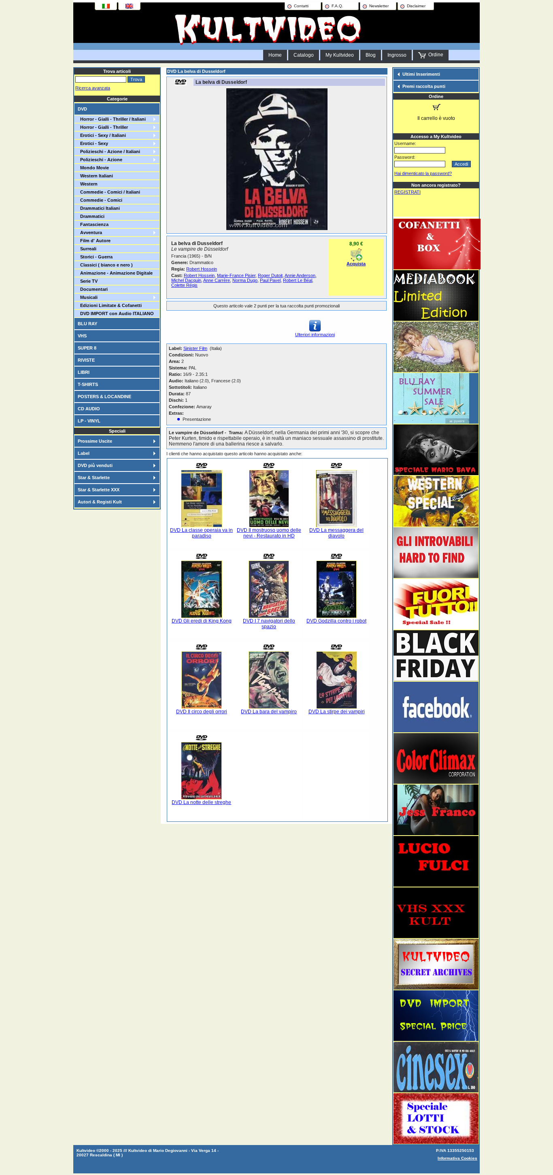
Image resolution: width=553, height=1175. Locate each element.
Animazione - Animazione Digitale (115, 273)
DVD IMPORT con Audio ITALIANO (116, 313)
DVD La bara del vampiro (269, 711)
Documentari (93, 289)
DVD (82, 109)
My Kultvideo (339, 55)
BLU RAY (87, 323)
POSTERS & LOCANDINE (104, 396)
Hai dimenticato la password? (423, 173)
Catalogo (304, 55)
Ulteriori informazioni (315, 334)
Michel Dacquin (186, 280)
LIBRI (83, 372)
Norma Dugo (244, 280)
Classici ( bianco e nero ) (105, 264)
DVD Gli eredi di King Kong (202, 621)
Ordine (434, 55)
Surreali (87, 248)
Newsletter (379, 6)
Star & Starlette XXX (98, 489)
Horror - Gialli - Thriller (103, 127)
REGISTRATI (407, 192)
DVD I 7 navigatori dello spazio (269, 623)
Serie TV (88, 281)
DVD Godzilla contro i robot (336, 621)
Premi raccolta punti (423, 86)
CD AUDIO (89, 408)
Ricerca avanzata (92, 87)
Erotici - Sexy (93, 143)
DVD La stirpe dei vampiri (336, 711)
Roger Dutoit (270, 275)
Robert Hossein (201, 269)
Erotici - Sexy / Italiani (102, 135)
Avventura (90, 232)
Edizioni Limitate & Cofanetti (110, 305)
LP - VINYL (89, 420)
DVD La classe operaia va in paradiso (201, 533)
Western (88, 183)
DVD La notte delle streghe (201, 802)
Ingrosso (396, 55)
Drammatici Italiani (99, 208)
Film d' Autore (94, 240)
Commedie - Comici (100, 200)
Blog (371, 55)
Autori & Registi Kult (100, 501)
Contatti (301, 6)
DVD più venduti (95, 465)
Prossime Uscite (95, 441)
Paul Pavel (270, 280)
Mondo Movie (93, 167)
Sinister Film (195, 348)
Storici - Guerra (95, 256)
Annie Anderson (300, 275)
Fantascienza (93, 224)
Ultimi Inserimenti (421, 74)
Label (83, 453)
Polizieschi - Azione (100, 159)
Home (275, 55)
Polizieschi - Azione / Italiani (109, 151)
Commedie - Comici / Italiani (109, 192)
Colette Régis (184, 285)
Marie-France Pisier (236, 275)
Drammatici (91, 216)
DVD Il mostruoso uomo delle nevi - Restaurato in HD (269, 533)
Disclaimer (416, 6)
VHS (82, 335)
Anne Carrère (216, 280)
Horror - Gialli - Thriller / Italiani (112, 119)
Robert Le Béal (297, 280)
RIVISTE (86, 360)
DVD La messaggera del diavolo (336, 533)
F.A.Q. (337, 6)
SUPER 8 (87, 347)
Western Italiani (95, 175)
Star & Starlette (94, 477)
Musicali (88, 297)
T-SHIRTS (88, 384)
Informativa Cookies (457, 1158)
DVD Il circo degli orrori (201, 711)
